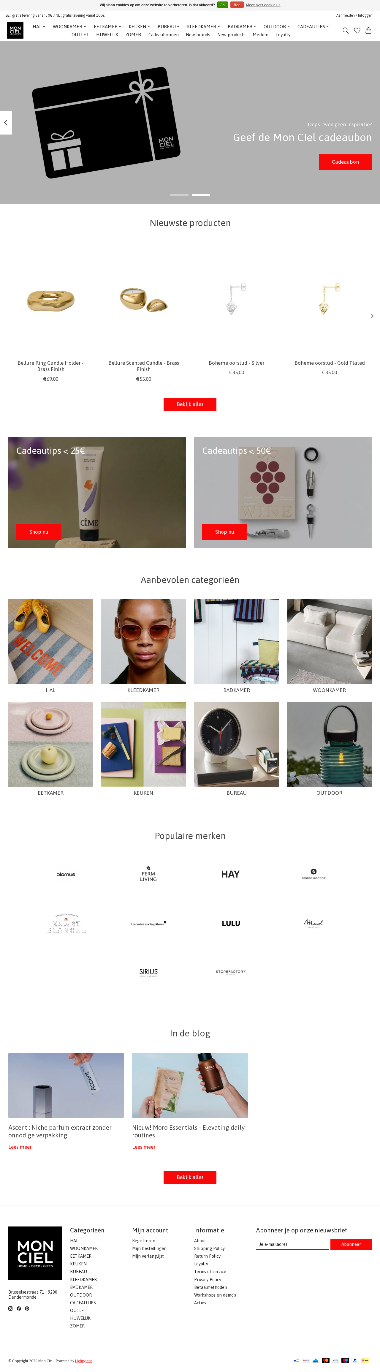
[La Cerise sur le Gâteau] (149, 923)
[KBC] (315, 1361)
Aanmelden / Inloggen (354, 15)
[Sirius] (149, 973)
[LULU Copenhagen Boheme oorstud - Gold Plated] (329, 298)
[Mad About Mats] (313, 923)
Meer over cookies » (263, 5)
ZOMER (133, 34)
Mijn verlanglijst (148, 1256)
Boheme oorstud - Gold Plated (329, 363)
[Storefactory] (231, 973)
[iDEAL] (365, 1361)
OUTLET (80, 34)
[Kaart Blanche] (66, 923)
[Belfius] (306, 1361)
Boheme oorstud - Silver (236, 363)
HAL (50, 690)
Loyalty (283, 34)
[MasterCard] (326, 1361)
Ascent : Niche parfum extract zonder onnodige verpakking (60, 1131)
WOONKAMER (329, 690)
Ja (223, 5)
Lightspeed (83, 1361)
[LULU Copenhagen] (231, 923)
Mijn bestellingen (149, 1248)
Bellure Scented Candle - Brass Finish (143, 366)
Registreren (143, 1240)
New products (231, 34)
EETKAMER (51, 793)
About (200, 1240)
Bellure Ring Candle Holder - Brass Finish (51, 366)
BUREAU (237, 793)
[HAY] (231, 874)
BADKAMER (236, 690)
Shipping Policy (209, 1248)
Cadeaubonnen (163, 34)
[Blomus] (66, 874)
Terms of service (210, 1271)
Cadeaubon (345, 162)
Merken (260, 34)
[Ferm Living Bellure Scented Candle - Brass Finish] (143, 298)
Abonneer (351, 1244)
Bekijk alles (190, 404)
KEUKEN (143, 793)
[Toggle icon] (345, 30)
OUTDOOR (329, 793)
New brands (198, 34)
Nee (237, 5)
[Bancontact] (296, 1361)
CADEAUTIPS (83, 1302)
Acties (200, 1302)
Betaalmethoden (210, 1287)
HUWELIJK (107, 34)
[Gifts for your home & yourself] (15, 30)
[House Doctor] (313, 874)
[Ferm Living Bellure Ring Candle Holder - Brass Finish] (50, 298)
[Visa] (335, 1361)
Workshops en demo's (215, 1294)
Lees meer (20, 1147)
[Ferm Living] (149, 874)
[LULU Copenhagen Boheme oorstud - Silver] (236, 298)
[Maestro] (345, 1361)
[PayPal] (355, 1361)
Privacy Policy (207, 1279)
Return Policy (207, 1256)
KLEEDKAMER (143, 690)
